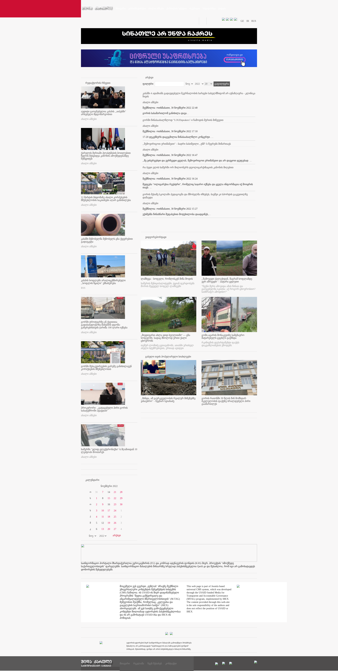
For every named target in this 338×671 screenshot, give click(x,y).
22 (115, 498)
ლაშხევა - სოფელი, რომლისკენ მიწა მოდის (167, 279)
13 (102, 529)
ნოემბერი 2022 (109, 486)
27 (115, 529)
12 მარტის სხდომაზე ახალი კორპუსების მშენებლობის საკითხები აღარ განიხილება (106, 198)
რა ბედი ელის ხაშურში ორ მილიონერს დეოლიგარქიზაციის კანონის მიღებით (188, 167)
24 (115, 510)
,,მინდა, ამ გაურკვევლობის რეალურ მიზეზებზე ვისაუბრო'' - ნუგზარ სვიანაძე (168, 399)
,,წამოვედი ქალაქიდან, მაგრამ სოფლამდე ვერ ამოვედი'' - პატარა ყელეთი (227, 280)
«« (89, 486)
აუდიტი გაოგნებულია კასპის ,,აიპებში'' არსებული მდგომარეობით (103, 113)
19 (109, 523)
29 (121, 498)
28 (121, 492)
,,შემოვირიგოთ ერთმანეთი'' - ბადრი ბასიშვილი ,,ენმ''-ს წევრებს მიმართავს (187, 144)
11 (103, 516)
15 (109, 498)
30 (121, 504)
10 (102, 510)
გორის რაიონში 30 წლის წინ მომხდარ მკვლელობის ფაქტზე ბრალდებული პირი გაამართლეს (226, 401)
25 (115, 516)
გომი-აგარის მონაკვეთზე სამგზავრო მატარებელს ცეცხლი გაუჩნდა (223, 336)
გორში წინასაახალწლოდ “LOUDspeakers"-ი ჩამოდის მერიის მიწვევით (183, 120)
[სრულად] (195, 407)
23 (115, 504)
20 (109, 529)
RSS (83, 288)
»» (129, 486)
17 (109, 510)
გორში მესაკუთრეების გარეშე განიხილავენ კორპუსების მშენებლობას (106, 367)
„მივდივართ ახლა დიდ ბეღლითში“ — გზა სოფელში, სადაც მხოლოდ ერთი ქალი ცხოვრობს (165, 338)
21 (115, 492)
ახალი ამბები (89, 119)
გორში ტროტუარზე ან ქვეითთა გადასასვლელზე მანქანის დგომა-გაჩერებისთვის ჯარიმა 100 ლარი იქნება (104, 325)
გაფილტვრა (221, 84)
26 (115, 523)
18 (109, 516)
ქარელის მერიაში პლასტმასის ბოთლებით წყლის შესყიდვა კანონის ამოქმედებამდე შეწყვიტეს (106, 156)
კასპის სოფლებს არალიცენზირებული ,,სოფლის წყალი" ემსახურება (103, 282)
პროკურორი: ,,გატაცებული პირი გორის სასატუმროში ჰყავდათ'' (104, 409)
